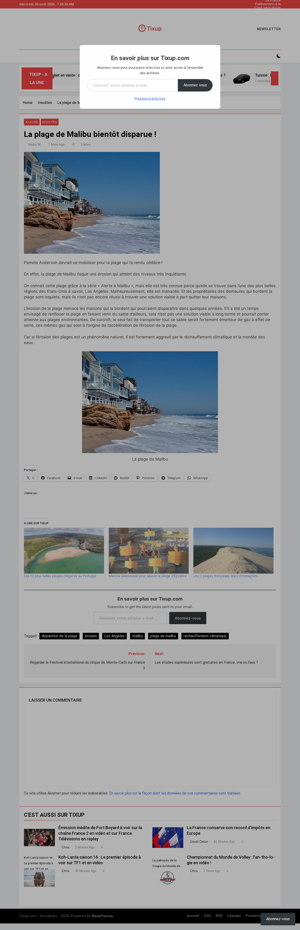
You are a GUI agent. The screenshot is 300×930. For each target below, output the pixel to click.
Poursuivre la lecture (150, 98)
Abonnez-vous (195, 85)
